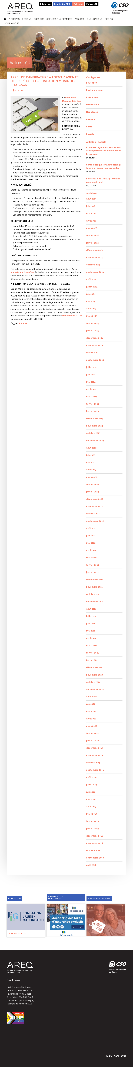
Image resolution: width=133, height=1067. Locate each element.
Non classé (92, 112)
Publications (94, 19)
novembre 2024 (94, 345)
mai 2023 (90, 462)
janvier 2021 (92, 660)
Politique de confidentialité (19, 1003)
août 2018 (91, 865)
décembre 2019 (94, 748)
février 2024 (92, 404)
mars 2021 (91, 645)
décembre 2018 (94, 836)
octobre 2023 (93, 433)
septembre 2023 (95, 440)
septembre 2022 (95, 521)
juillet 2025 (92, 287)
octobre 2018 (93, 850)
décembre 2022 (94, 499)
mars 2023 (91, 477)
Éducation (91, 83)
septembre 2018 (95, 858)
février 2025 (92, 323)
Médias (109, 19)
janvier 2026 (92, 243)
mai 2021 (90, 631)
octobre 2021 (93, 594)
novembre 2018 (94, 843)
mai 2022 (90, 543)
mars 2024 (91, 396)
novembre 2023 (94, 426)
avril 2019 (91, 806)
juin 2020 (90, 704)
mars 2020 (91, 726)
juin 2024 (90, 374)
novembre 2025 (94, 257)
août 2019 (91, 777)
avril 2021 (91, 638)
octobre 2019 (93, 762)
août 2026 (91, 199)
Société (22, 323)
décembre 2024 (94, 338)
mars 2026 (91, 228)
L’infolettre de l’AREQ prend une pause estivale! (103, 180)
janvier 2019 (92, 828)
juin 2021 (90, 623)
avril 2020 (91, 719)
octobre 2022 (93, 513)
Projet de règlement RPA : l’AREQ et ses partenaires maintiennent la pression (103, 150)
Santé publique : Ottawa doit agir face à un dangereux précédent (103, 166)
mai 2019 (90, 799)
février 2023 (92, 484)
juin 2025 (90, 294)
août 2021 (91, 609)
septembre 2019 (95, 770)
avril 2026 (91, 221)
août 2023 (91, 448)
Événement (92, 97)
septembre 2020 (95, 689)
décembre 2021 (94, 579)
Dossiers (39, 19)
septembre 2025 (95, 272)
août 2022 (91, 528)
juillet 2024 (92, 367)
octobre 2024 (93, 352)
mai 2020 (91, 711)
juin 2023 (90, 455)
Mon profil (91, 4)
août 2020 (91, 696)
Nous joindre (11, 24)
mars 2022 (91, 557)
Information (92, 104)
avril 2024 (91, 389)
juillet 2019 (92, 784)
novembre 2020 (94, 675)
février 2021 (92, 653)
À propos (14, 19)
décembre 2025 (94, 250)
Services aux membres (59, 19)
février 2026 (92, 235)
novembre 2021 (94, 587)
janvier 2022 (92, 572)
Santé (89, 126)
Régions (26, 19)
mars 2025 (91, 316)
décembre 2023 (94, 418)
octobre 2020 (93, 682)
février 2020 (92, 733)
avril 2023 (91, 469)
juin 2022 (90, 535)
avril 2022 (91, 550)
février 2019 (92, 821)
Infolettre (45, 4)
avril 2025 (91, 308)
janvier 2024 (92, 411)
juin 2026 (90, 206)
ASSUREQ (80, 19)
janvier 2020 (92, 740)
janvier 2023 (92, 491)
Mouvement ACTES (72, 315)
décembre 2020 (94, 667)
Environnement (94, 90)
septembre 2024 (95, 360)
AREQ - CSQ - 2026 (116, 1055)
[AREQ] (20, 8)
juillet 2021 (91, 616)
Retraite (90, 119)
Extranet (78, 4)
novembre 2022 (94, 506)
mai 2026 (91, 213)
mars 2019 (91, 814)
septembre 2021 (95, 601)
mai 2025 (90, 301)
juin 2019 (90, 792)
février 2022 (92, 565)
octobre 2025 (93, 264)
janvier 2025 (92, 330)
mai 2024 (91, 382)
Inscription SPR (62, 4)
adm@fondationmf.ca (22, 272)
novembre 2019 (94, 755)
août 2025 (91, 279)
